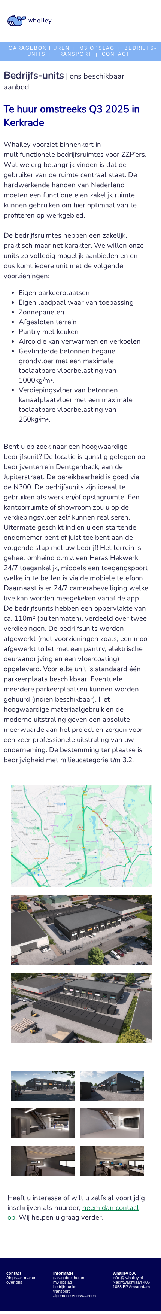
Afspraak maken (21, 1277)
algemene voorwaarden (74, 1295)
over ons (14, 1282)
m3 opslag (62, 1282)
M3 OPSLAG (97, 48)
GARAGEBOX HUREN (39, 48)
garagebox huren (68, 1277)
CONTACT (116, 54)
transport (61, 1291)
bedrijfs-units (64, 1286)
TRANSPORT (73, 54)
